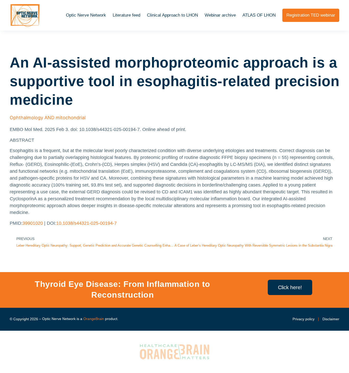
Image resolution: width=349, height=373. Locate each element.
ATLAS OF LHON (259, 15)
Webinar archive (220, 15)
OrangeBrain (93, 319)
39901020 (32, 223)
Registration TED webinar (310, 15)
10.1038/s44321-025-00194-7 (86, 223)
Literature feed (126, 15)
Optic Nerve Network (86, 15)
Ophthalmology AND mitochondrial (48, 117)
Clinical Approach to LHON (172, 15)
